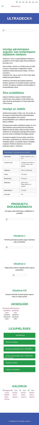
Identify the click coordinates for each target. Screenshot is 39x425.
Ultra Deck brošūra (12, 342)
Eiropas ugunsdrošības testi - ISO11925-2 (19, 349)
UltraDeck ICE (19, 290)
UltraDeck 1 (19, 236)
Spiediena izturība (12, 362)
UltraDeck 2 (19, 264)
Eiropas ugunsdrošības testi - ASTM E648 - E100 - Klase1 (18, 357)
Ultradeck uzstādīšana (13, 369)
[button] (30, 8)
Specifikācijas (20, 335)
